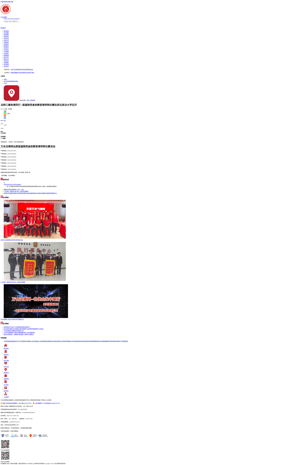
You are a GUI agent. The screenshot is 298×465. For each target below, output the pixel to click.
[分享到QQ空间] (5, 118)
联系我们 (6, 391)
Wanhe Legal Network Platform (11, 18)
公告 (5, 83)
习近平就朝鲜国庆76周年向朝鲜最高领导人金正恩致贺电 (19, 332)
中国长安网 (10, 1)
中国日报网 (84, 341)
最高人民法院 (32, 341)
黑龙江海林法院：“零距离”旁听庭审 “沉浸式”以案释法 (19, 334)
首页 (28, 100)
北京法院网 (63, 341)
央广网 (121, 341)
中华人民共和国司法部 (22, 341)
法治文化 (6, 66)
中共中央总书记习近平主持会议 (12, 184)
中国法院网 (4, 1)
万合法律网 (4, 17)
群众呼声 (6, 57)
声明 (5, 79)
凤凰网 (94, 341)
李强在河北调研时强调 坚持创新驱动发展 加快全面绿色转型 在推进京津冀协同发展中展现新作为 (30, 193)
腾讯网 (97, 341)
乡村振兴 (6, 53)
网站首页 (6, 348)
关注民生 (6, 49)
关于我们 (6, 385)
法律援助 (6, 62)
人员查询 (6, 397)
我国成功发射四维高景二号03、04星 (14, 189)
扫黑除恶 (6, 44)
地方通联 (6, 33)
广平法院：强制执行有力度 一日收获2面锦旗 (16, 191)
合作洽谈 (6, 366)
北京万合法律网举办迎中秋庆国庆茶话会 (22, 69)
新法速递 (6, 64)
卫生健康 (6, 51)
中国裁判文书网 (70, 341)
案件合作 (6, 59)
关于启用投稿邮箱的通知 (11, 81)
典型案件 (6, 46)
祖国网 (106, 341)
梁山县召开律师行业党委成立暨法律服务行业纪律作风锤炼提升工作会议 (23, 329)
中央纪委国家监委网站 (10, 341)
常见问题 (6, 360)
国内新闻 (6, 31)
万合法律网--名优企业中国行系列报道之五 (12, 319)
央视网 (113, 341)
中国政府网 (77, 341)
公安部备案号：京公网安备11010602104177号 (47, 403)
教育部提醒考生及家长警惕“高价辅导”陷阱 (22, 72)
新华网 (110, 341)
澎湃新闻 (89, 341)
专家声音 (6, 61)
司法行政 (6, 38)
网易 (126, 341)
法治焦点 (6, 47)
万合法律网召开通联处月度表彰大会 (14, 330)
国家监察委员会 (49, 341)
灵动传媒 (101, 341)
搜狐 (124, 341)
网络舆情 (6, 55)
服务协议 (6, 354)
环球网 (117, 341)
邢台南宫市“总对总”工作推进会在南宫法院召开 (17, 327)
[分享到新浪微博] (5, 116)
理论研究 (6, 36)
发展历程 (6, 379)
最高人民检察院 (40, 341)
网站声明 (6, 372)
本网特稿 (6, 34)
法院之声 (6, 40)
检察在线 (6, 42)
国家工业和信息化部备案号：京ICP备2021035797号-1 (17, 403)
